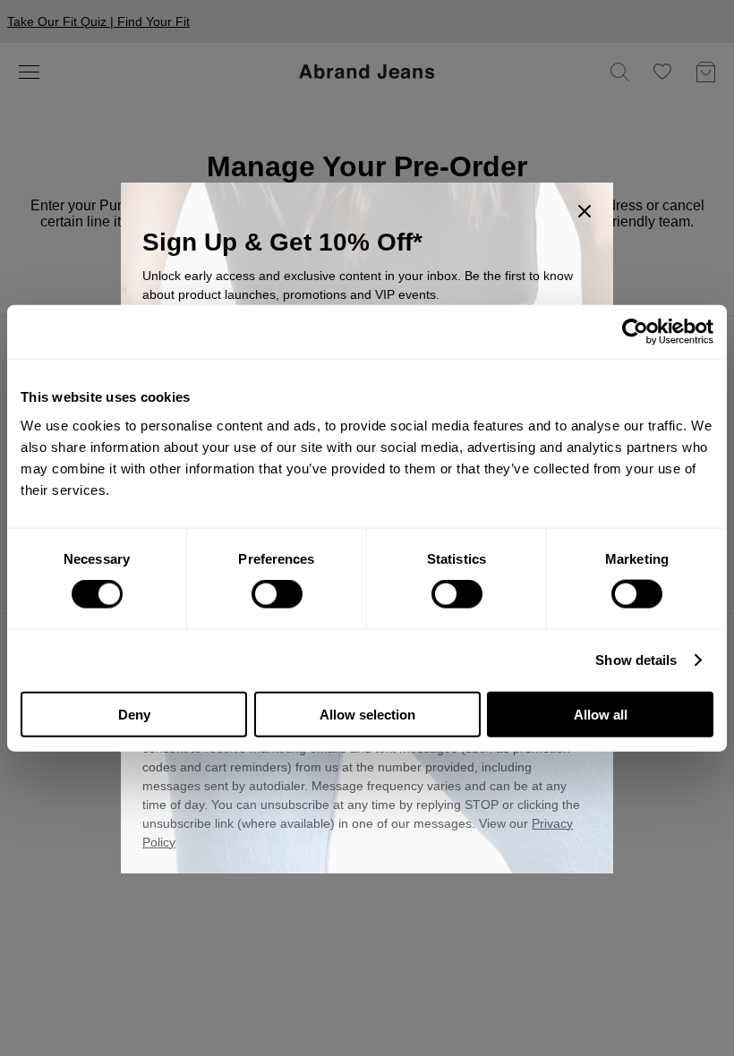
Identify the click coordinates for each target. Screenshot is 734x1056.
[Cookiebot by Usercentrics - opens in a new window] (635, 332)
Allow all (600, 713)
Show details (636, 660)
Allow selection (367, 713)
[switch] (277, 594)
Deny (134, 713)
